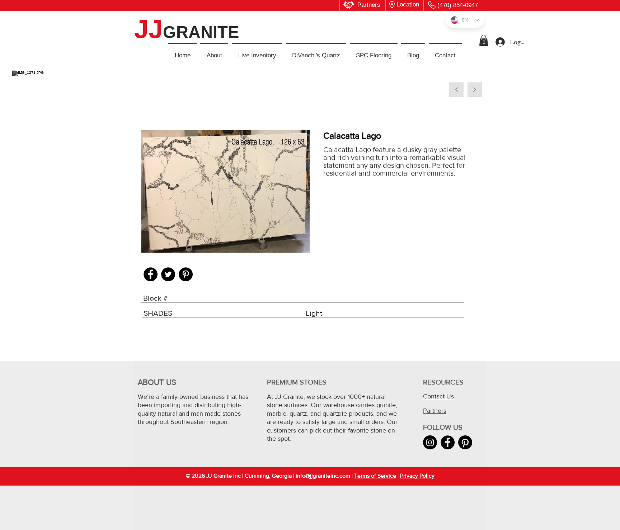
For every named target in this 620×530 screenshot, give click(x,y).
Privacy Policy (417, 476)
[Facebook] (151, 274)
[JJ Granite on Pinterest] (465, 442)
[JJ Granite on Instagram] (430, 442)
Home (146, 96)
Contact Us (438, 396)
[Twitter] (168, 274)
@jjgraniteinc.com (327, 476)
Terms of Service (375, 476)
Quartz (169, 96)
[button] (483, 40)
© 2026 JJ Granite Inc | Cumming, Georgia (239, 476)
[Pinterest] (186, 274)
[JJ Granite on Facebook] (448, 442)
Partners (434, 410)
